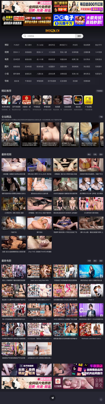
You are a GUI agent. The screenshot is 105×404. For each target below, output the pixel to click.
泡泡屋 (75, 81)
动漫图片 (52, 66)
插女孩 (16, 81)
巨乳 (95, 154)
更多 (101, 154)
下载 (101, 117)
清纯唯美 (75, 66)
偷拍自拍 (28, 59)
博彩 (7, 44)
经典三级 (75, 59)
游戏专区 (52, 45)
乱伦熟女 (87, 59)
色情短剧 (87, 81)
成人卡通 (40, 59)
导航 (7, 81)
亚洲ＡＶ (16, 52)
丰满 (89, 261)
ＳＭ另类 (98, 52)
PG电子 (16, 45)
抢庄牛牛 (98, 45)
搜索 (79, 36)
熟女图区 (87, 66)
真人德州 (28, 45)
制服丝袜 (63, 59)
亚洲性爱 (16, 59)
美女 (89, 154)
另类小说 (75, 74)
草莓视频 (40, 81)
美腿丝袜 (63, 66)
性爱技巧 (98, 74)
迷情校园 (63, 74)
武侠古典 (52, 74)
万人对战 (40, 45)
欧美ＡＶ (40, 52)
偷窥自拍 (16, 66)
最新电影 (6, 260)
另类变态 (98, 59)
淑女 (95, 261)
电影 (7, 59)
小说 (7, 73)
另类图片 (98, 66)
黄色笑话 (87, 74)
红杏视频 (63, 81)
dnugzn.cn (52, 31)
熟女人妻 (63, 52)
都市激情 (16, 74)
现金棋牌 (87, 45)
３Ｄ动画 (52, 52)
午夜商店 (28, 81)
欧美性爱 (52, 59)
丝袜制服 (75, 52)
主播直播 (87, 52)
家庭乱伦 (28, 74)
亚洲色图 (28, 66)
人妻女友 (40, 74)
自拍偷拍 (28, 52)
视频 (7, 52)
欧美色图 (40, 66)
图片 (7, 66)
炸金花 (75, 45)
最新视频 (6, 154)
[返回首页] (101, 399)
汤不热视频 (52, 81)
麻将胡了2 (63, 45)
